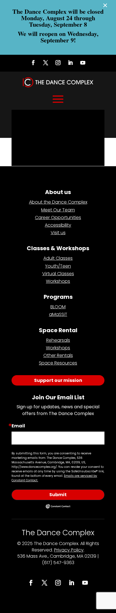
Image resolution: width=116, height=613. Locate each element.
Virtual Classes (58, 273)
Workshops (58, 281)
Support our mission (58, 380)
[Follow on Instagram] (58, 63)
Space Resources (58, 363)
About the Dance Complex (58, 202)
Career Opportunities (58, 217)
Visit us (58, 232)
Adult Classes (58, 258)
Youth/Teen (58, 266)
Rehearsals (58, 340)
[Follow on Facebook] (33, 63)
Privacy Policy (69, 550)
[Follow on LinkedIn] (70, 63)
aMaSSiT (58, 314)
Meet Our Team (58, 210)
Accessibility (58, 225)
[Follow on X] (46, 63)
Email (18, 426)
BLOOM (58, 307)
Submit (58, 494)
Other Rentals (58, 355)
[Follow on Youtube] (83, 63)
